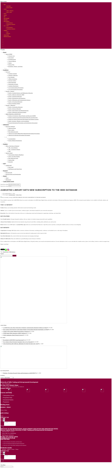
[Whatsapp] (6, 250)
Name (2, 419)
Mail (4, 4)
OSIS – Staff (9, 12)
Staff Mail (8, 6)
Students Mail (9, 7)
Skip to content (4, 1)
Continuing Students (10, 24)
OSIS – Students (9, 10)
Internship (6, 19)
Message (2, 425)
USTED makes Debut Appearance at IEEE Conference (14, 333)
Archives (2, 377)
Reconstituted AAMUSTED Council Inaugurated (13, 340)
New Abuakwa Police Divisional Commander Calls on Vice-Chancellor (18, 342)
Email (2, 420)
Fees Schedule (6, 18)
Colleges (5, 30)
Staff (7, 31)
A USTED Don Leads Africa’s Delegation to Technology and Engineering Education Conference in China (25, 327)
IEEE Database (12, 251)
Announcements (12, 194)
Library (5, 13)
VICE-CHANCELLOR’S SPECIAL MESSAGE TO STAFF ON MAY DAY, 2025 (20, 343)
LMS (4, 16)
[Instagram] (8, 250)
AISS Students (6, 21)
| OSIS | (5, 9)
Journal (5, 15)
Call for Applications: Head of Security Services (13, 335)
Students (8, 33)
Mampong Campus (7, 36)
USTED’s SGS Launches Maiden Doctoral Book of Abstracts (16, 331)
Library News (19, 194)
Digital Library (6, 251)
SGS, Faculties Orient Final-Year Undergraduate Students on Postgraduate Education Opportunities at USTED (25, 329)
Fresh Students (9, 22)
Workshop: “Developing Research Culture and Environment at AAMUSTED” (19, 373)
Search (2, 253)
